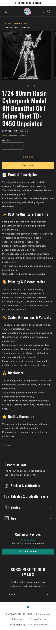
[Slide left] (21, 86)
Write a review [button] (28, 551)
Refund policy (43, 614)
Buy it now (28, 165)
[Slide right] (34, 86)
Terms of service (38, 619)
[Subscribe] (46, 594)
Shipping (5, 135)
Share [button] (8, 445)
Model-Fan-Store (23, 614)
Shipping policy (18, 624)
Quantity (6, 140)
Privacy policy (19, 619)
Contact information (39, 624)
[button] (6, 11)
